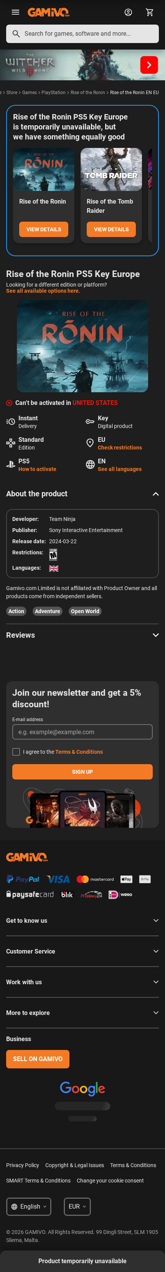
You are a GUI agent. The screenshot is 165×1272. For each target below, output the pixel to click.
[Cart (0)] (149, 12)
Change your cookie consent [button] (110, 1180)
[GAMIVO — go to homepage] (48, 12)
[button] (82, 493)
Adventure (47, 611)
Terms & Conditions (79, 752)
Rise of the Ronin (88, 92)
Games (29, 92)
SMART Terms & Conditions (38, 1180)
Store (12, 92)
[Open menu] (15, 12)
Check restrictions (120, 447)
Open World (85, 611)
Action (16, 611)
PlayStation (53, 92)
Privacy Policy (22, 1165)
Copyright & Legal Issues (74, 1165)
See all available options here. (43, 291)
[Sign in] (128, 12)
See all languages (120, 469)
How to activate (37, 469)
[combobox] (82, 34)
